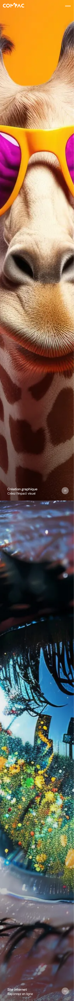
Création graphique (22, 489)
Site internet (17, 990)
